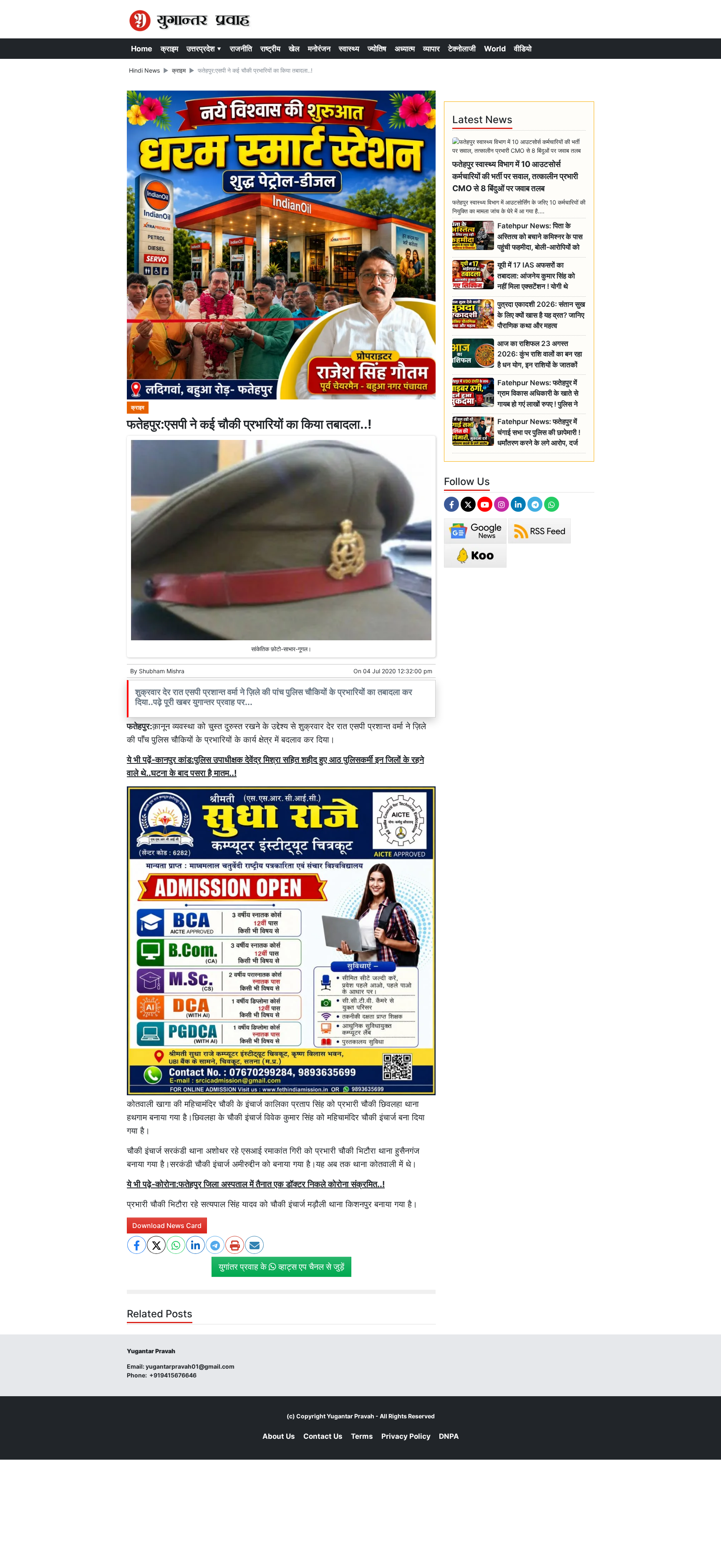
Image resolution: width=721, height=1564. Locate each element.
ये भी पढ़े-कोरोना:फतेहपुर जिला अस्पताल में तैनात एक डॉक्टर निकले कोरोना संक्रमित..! (256, 1184)
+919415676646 (173, 1375)
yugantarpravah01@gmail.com (190, 1366)
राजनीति (241, 48)
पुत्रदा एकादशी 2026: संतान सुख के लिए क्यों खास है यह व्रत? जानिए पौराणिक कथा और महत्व (541, 315)
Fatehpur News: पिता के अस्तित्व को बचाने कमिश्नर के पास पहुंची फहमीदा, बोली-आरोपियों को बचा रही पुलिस (539, 237)
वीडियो (523, 48)
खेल (294, 48)
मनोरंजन (319, 48)
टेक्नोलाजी (462, 48)
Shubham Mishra (161, 671)
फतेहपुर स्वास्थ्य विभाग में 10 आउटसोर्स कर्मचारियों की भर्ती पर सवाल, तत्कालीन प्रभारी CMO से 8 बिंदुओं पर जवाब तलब (515, 176)
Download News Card (167, 1225)
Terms (362, 1436)
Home (141, 48)
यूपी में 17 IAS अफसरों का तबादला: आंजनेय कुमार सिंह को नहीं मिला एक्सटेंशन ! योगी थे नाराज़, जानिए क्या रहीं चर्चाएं (536, 276)
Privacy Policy (406, 1436)
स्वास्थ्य (349, 48)
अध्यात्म (405, 48)
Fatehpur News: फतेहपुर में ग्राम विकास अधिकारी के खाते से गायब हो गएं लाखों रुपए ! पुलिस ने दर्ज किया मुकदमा (537, 394)
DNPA (449, 1436)
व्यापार (431, 48)
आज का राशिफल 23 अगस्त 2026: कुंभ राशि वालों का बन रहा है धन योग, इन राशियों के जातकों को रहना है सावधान (539, 354)
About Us (278, 1436)
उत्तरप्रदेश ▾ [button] (204, 48)
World (495, 48)
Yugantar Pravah (350, 1416)
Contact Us (323, 1436)
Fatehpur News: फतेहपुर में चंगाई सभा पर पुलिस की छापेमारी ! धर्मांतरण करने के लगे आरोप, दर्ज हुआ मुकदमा (538, 432)
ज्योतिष (377, 48)
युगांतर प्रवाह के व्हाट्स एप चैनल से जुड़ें (281, 1267)
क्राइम (169, 48)
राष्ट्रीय (270, 48)
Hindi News (144, 70)
